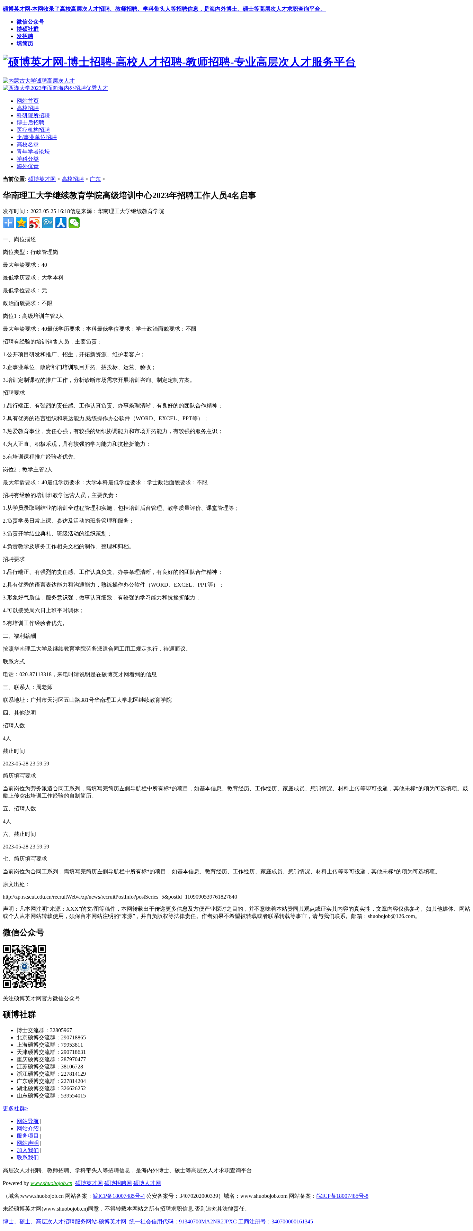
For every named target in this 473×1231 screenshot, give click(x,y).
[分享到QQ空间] (21, 222)
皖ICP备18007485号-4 (119, 1196)
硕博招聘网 (118, 1183)
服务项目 (28, 1136)
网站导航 (28, 1121)
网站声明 (28, 1143)
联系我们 (28, 1157)
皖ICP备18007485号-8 (342, 1196)
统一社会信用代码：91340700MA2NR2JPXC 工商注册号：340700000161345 (221, 1221)
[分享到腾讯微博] (47, 222)
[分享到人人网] (60, 222)
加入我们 (28, 1150)
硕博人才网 (147, 1183)
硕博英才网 (42, 179)
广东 (95, 179)
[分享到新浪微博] (34, 222)
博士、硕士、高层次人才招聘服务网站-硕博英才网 (64, 1221)
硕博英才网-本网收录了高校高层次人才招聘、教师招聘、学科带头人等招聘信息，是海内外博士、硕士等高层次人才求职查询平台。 (164, 9)
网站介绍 (28, 1128)
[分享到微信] (74, 222)
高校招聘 (73, 179)
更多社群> (15, 1108)
